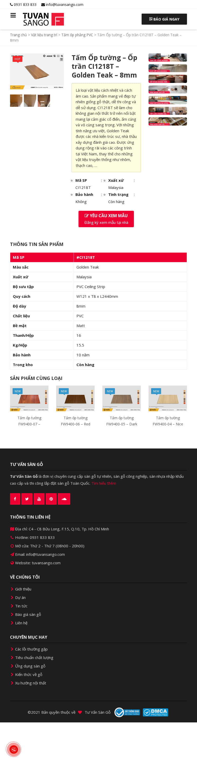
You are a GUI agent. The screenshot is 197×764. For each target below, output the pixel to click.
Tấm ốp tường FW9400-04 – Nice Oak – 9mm (168, 424)
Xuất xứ (116, 180)
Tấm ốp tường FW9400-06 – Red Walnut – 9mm (75, 424)
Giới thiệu (22, 588)
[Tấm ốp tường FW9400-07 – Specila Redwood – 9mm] (29, 397)
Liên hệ (20, 622)
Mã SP (81, 180)
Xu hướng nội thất (30, 682)
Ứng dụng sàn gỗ (29, 665)
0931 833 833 (24, 4)
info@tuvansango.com (64, 4)
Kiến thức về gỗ (28, 674)
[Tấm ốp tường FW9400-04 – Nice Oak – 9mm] (168, 397)
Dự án (20, 597)
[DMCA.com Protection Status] (155, 712)
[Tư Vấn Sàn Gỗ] (29, 19)
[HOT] (37, 70)
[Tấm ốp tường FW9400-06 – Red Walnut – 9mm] (75, 397)
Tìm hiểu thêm (103, 483)
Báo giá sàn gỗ (27, 614)
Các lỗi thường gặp (31, 649)
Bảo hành (84, 194)
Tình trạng (118, 194)
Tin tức (20, 605)
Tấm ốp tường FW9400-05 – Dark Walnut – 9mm (121, 424)
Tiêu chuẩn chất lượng (33, 657)
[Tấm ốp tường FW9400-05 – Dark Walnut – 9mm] (121, 397)
